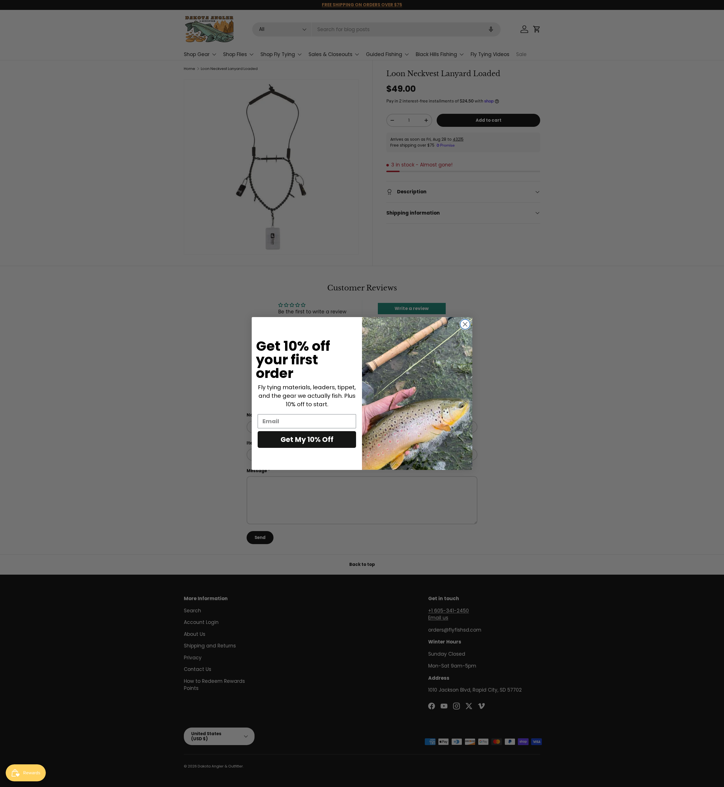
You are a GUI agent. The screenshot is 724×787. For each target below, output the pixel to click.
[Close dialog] (465, 324)
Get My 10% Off (307, 439)
